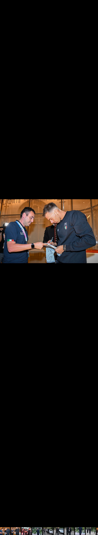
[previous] (2, 265)
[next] (95, 265)
